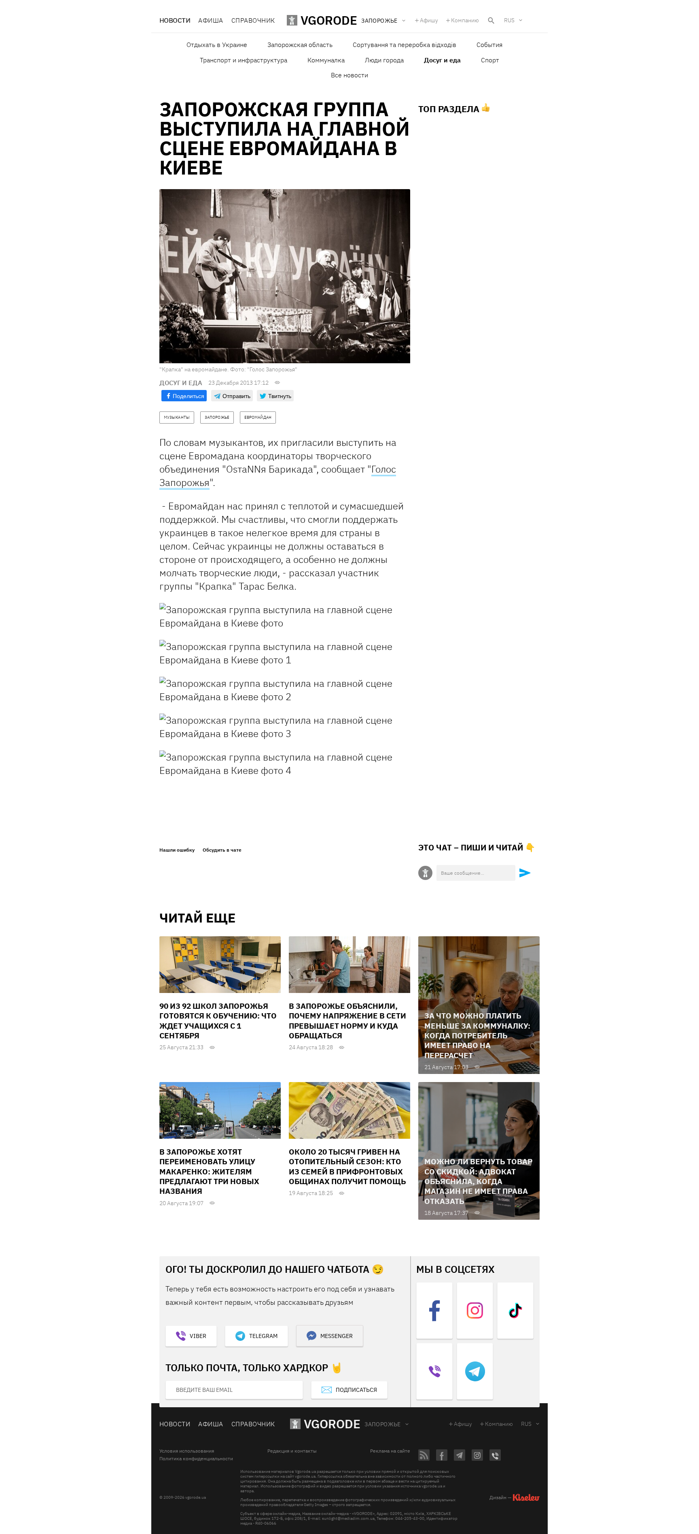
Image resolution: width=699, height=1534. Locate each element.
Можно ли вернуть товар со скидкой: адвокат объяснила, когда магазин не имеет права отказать (478, 1181)
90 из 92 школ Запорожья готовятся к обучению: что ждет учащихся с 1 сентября (218, 1020)
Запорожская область (300, 44)
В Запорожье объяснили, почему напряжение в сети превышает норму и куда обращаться (347, 1020)
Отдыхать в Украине (216, 44)
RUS (509, 20)
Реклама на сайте (390, 1451)
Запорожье (382, 1424)
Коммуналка (326, 60)
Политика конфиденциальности (196, 1458)
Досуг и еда (442, 60)
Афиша (210, 20)
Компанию (465, 20)
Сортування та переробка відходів (404, 44)
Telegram (263, 1336)
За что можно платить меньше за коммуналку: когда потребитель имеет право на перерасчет (477, 1035)
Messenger (336, 1336)
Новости (174, 20)
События (489, 44)
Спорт (490, 60)
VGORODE (332, 1424)
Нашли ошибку (177, 850)
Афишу (429, 20)
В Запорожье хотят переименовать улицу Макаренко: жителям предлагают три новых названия (209, 1171)
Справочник (253, 20)
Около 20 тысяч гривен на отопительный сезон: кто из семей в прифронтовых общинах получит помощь (347, 1166)
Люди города (384, 60)
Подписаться (356, 1389)
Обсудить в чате (222, 850)
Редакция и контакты (292, 1451)
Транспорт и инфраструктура (243, 60)
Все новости (349, 75)
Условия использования (186, 1451)
